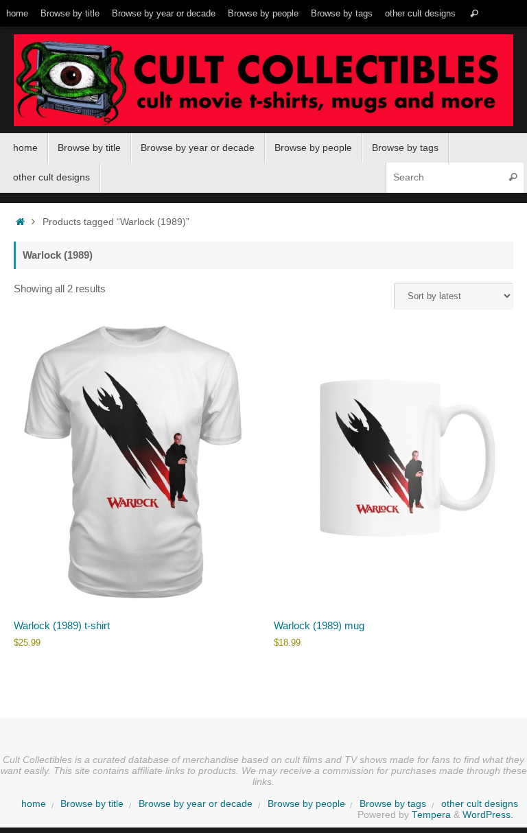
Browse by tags (342, 13)
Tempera (431, 815)
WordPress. (487, 815)
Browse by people (263, 13)
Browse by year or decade (163, 13)
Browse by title (69, 13)
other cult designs (420, 13)
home (17, 13)
